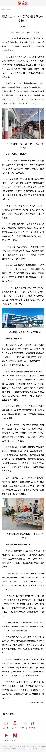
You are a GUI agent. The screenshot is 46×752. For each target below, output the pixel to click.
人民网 (2, 9)
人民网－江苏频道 (33, 32)
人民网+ (14, 728)
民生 (8, 9)
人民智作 (14, 740)
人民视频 (6, 740)
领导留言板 (32, 728)
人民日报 (6, 728)
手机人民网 (23, 728)
